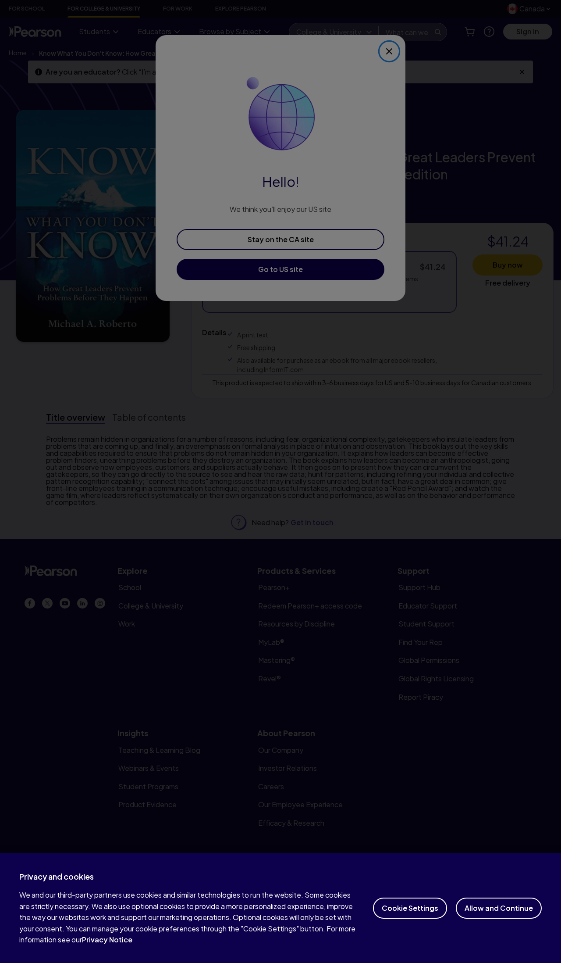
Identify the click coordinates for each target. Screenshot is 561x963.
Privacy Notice (107, 939)
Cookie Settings (410, 908)
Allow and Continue (499, 908)
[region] (280, 908)
